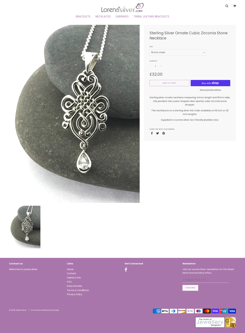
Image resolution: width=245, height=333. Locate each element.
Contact (71, 273)
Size (151, 47)
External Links (74, 286)
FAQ (69, 281)
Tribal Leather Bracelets (151, 16)
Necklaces (103, 16)
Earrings (122, 16)
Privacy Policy (74, 294)
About (70, 269)
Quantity (153, 61)
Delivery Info (74, 277)
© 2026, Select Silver (17, 310)
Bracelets (83, 16)
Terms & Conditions (78, 290)
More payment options (210, 89)
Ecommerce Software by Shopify (45, 310)
